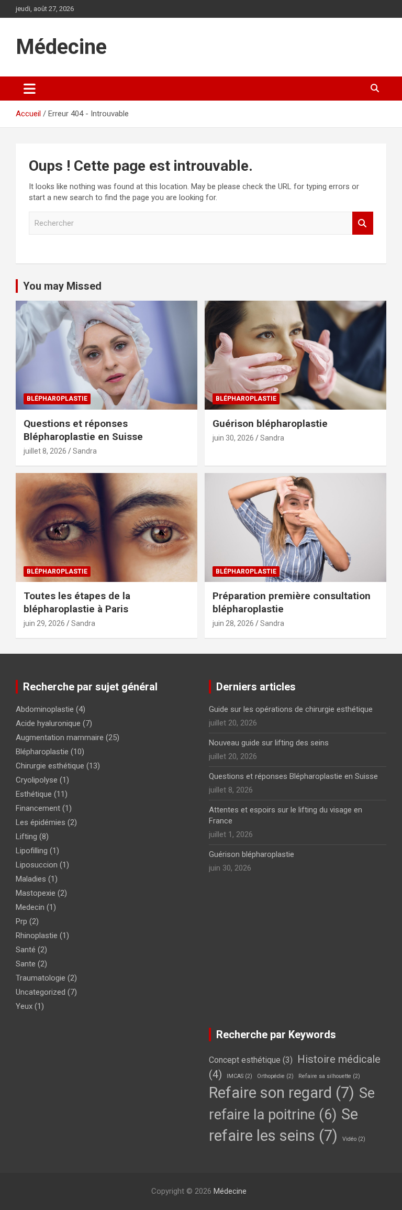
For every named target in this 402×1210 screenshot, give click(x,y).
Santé (26, 949)
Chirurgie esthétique (50, 766)
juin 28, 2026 (233, 623)
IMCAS (239, 1076)
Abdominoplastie (45, 709)
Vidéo (353, 1139)
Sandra (85, 451)
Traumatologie (40, 978)
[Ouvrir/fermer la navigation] (29, 88)
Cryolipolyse (37, 780)
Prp (21, 921)
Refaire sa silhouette (329, 1076)
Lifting (26, 836)
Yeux (24, 1006)
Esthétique (34, 794)
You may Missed (62, 286)
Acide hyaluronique (48, 723)
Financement (38, 808)
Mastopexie (35, 893)
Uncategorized (40, 992)
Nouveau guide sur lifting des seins (269, 742)
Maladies (31, 879)
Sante (26, 964)
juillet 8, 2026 (45, 451)
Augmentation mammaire (60, 737)
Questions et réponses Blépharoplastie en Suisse (83, 430)
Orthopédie (275, 1076)
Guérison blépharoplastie (270, 423)
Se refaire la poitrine (292, 1104)
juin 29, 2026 (44, 623)
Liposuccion (37, 865)
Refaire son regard (281, 1093)
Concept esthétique (251, 1060)
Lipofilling (32, 850)
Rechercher (362, 223)
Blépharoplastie (57, 398)
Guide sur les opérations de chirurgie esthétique (291, 709)
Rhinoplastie (37, 935)
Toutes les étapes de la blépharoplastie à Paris (77, 602)
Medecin (30, 907)
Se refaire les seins (283, 1125)
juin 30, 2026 (233, 438)
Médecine (61, 47)
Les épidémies (40, 822)
